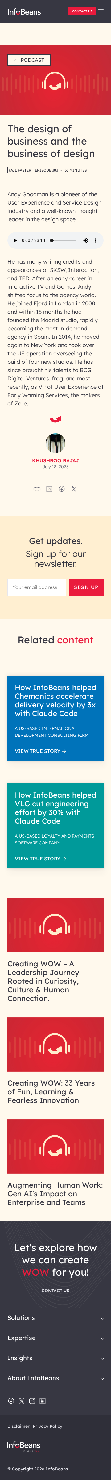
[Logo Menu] (24, 14)
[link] (101, 11)
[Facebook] (11, 1401)
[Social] (49, 491)
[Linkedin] (42, 1401)
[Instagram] (32, 1401)
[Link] (55, 951)
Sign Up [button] (86, 587)
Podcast (32, 60)
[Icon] (101, 11)
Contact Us (82, 11)
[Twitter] (21, 1401)
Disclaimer (18, 1426)
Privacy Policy (47, 1426)
